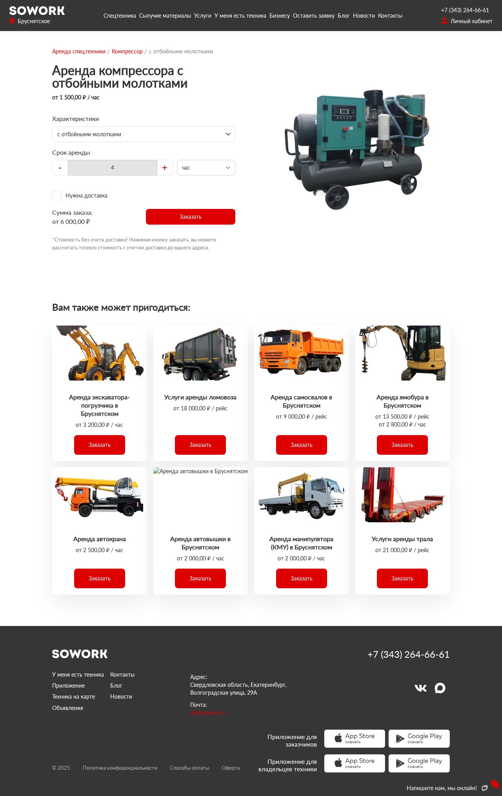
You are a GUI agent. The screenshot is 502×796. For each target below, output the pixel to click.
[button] (191, 217)
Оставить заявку (314, 15)
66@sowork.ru (207, 712)
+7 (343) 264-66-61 (465, 10)
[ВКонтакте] (420, 688)
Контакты (390, 15)
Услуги (202, 15)
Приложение (68, 685)
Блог (344, 15)
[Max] (440, 688)
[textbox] (112, 167)
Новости (364, 15)
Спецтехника (120, 15)
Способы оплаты (189, 768)
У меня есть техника (240, 15)
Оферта (231, 768)
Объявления (67, 708)
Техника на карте (73, 696)
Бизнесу (279, 15)
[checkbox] (143, 195)
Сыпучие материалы (165, 15)
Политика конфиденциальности (120, 768)
